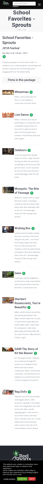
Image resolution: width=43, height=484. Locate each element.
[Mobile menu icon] (39, 4)
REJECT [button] (32, 479)
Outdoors (21, 150)
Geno (18, 273)
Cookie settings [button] (9, 479)
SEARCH (15, 6)
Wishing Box (23, 228)
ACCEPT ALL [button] (22, 479)
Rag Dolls (21, 391)
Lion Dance (22, 114)
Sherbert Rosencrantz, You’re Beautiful (27, 303)
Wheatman (22, 92)
